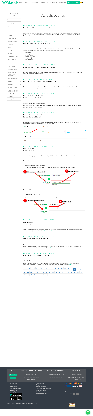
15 (65, 268)
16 (68, 268)
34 (65, 272)
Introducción (11, 24)
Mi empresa (11, 53)
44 (37, 274)
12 (55, 268)
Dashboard (11, 27)
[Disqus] (46, 306)
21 (25, 272)
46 (43, 274)
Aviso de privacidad (41, 386)
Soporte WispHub (13, 78)
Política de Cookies (41, 390)
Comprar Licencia (34, 2)
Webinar (10, 81)
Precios (21, 2)
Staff (9, 47)
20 (80, 269)
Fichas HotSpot (12, 38)
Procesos (10, 96)
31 (56, 272)
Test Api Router (13, 386)
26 (40, 272)
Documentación (14, 384)
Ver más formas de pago (73, 388)
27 (43, 272)
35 (68, 272)
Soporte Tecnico (12, 41)
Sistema (10, 35)
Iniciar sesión (62, 2)
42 (31, 274)
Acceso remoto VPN (41, 393)
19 (77, 269)
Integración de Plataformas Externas (12, 74)
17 (71, 269)
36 (71, 272)
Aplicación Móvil (14, 390)
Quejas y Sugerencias (15, 392)
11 (52, 268)
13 (58, 268)
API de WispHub (12, 69)
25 (37, 272)
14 (62, 268)
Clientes (10, 30)
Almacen (10, 44)
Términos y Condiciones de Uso (44, 388)
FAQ (37, 384)
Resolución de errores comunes (12, 60)
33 (62, 272)
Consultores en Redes (41, 392)
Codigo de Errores (13, 56)
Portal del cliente (14, 383)
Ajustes (10, 50)
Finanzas (10, 32)
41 (28, 274)
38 (78, 272)
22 (28, 272)
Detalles (26, 2)
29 (49, 272)
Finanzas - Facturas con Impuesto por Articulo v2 (13, 91)
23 (31, 272)
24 (34, 272)
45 (40, 274)
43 (34, 274)
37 (74, 272)
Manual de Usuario (46, 2)
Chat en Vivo (13, 375)
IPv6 (9, 64)
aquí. (49, 247)
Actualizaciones (12, 87)
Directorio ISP (12, 66)
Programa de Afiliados (15, 388)
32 (59, 272)
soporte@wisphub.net (76, 374)
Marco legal (11, 84)
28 (46, 272)
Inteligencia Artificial (13, 99)
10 (49, 268)
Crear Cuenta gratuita (73, 2)
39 (81, 272)
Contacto (54, 2)
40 (25, 274)
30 (53, 272)
